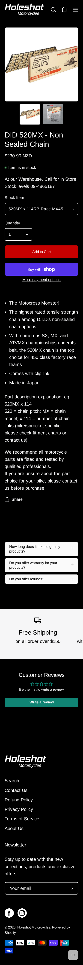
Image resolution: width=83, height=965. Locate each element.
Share (17, 499)
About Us (14, 828)
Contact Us (16, 790)
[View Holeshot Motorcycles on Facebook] (9, 913)
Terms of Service (22, 818)
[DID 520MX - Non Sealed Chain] (30, 114)
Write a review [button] (42, 702)
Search (12, 780)
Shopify (10, 932)
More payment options (41, 280)
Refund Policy (19, 799)
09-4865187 (42, 186)
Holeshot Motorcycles (33, 927)
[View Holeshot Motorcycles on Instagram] (22, 913)
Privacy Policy (19, 809)
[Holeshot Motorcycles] (24, 9)
